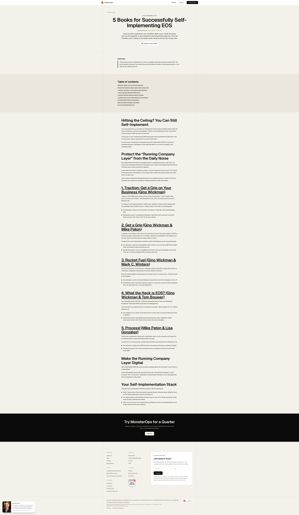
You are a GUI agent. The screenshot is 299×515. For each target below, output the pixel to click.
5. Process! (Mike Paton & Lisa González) (128, 100)
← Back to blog (111, 12)
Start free (149, 433)
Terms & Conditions (118, 508)
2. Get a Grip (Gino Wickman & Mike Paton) (129, 92)
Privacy (109, 508)
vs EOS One (110, 488)
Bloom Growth (133, 473)
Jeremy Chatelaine (142, 30)
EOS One (131, 476)
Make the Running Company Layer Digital (128, 102)
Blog (108, 458)
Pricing (174, 2)
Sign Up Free (192, 2)
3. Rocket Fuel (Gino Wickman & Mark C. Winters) (130, 95)
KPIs (129, 463)
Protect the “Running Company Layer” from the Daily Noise (133, 87)
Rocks (130, 461)
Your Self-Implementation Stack (126, 105)
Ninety (130, 471)
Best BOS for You (112, 473)
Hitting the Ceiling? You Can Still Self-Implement (130, 85)
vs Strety (109, 486)
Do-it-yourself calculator (114, 476)
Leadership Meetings (134, 458)
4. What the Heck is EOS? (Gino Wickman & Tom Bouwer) (133, 97)
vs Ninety (109, 483)
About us (109, 455)
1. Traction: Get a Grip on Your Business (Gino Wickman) (132, 90)
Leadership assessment (114, 471)
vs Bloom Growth (112, 491)
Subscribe (158, 473)
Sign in (181, 2)
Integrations (110, 463)
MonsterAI (131, 455)
